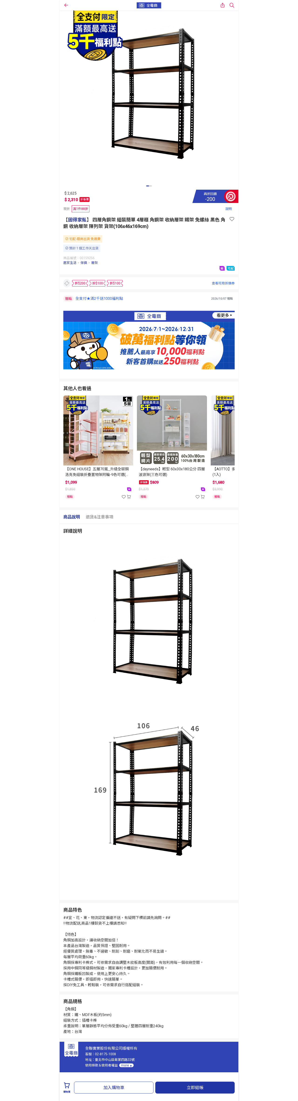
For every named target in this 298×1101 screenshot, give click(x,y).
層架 (94, 263)
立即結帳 (195, 1087)
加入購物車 (113, 1087)
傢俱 (84, 263)
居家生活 (69, 263)
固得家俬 (77, 220)
